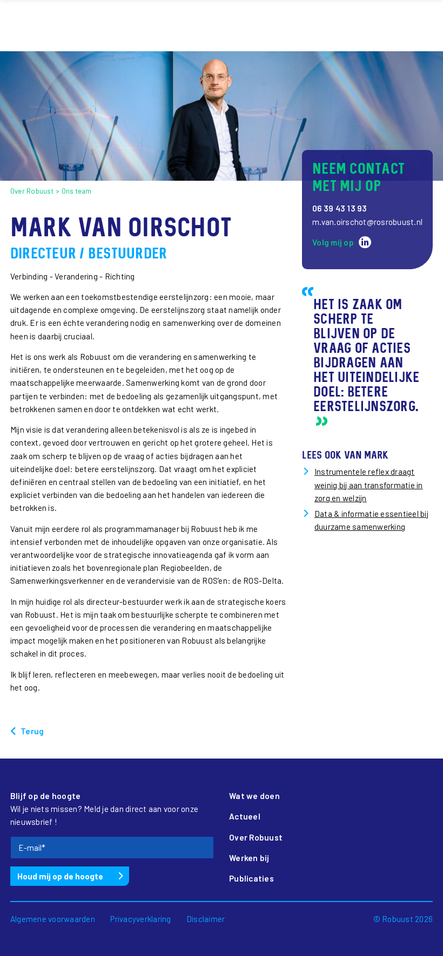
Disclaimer (205, 919)
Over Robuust (31, 191)
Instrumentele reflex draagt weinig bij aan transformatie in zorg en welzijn (368, 484)
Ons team (77, 191)
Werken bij (249, 858)
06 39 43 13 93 (339, 208)
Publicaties (251, 878)
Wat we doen (254, 796)
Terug (32, 731)
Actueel (244, 816)
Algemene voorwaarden (52, 919)
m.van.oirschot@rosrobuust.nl (367, 222)
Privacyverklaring (140, 919)
